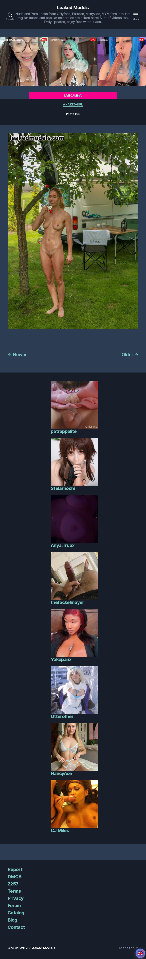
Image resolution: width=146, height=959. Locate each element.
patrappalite (64, 431)
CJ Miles (60, 830)
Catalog (16, 912)
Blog (12, 920)
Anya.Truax (63, 545)
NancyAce (61, 773)
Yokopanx (61, 659)
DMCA (14, 876)
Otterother (62, 716)
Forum (14, 905)
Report (15, 869)
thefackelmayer (67, 602)
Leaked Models (73, 7)
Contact (16, 927)
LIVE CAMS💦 (73, 95)
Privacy (15, 898)
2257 (13, 884)
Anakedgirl (73, 104)
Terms (14, 891)
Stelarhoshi (63, 488)
